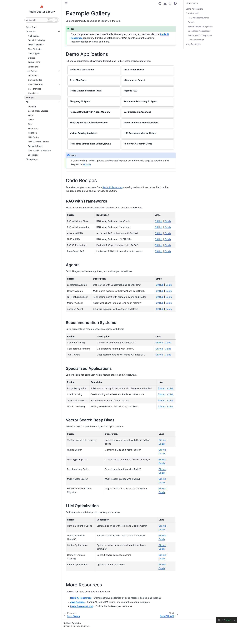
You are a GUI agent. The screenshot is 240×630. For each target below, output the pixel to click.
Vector (31, 115)
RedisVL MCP (34, 62)
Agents (191, 22)
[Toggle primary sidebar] (66, 3)
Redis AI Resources (112, 187)
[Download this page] (165, 3)
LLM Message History (38, 141)
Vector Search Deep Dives (200, 35)
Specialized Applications (199, 31)
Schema (32, 106)
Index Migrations (36, 44)
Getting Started (35, 80)
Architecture (33, 36)
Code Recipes (192, 13)
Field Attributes (35, 49)
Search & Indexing (36, 40)
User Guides (31, 71)
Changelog (31, 159)
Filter (30, 124)
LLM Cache (33, 137)
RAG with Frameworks (198, 18)
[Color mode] (175, 3)
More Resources (193, 44)
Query (31, 119)
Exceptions (33, 155)
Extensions (33, 67)
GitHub (87, 164)
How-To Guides (35, 84)
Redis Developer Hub (81, 606)
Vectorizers (33, 128)
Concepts (30, 31)
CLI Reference (34, 89)
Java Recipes (77, 602)
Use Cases (33, 93)
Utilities (31, 58)
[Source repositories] (159, 3)
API (27, 102)
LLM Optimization (196, 39)
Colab (167, 221)
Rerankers (32, 133)
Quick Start (31, 27)
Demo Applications (194, 9)
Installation (33, 75)
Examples (30, 97)
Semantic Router (35, 146)
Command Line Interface (39, 150)
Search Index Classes (38, 111)
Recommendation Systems (200, 26)
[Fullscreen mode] (170, 3)
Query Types (34, 53)
